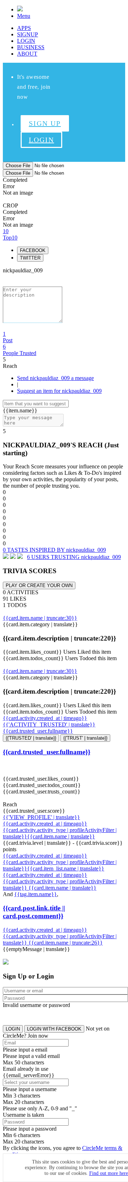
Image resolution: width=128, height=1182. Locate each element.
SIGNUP (27, 34)
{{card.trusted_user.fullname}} (38, 731)
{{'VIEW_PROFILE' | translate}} (41, 817)
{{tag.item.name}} (35, 894)
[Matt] (6, 557)
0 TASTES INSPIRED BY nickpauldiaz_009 (54, 550)
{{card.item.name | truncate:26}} (65, 943)
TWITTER (30, 258)
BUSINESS (30, 47)
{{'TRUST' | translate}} (85, 738)
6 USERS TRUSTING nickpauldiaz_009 (74, 557)
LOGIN (26, 41)
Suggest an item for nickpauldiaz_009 (59, 391)
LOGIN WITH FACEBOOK (54, 1029)
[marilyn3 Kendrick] (13, 557)
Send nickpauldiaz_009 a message (55, 378)
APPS (24, 28)
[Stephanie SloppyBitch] (20, 557)
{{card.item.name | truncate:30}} (40, 618)
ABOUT (27, 54)
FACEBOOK (33, 250)
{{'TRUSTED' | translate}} (31, 738)
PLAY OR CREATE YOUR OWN (39, 585)
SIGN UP (45, 123)
